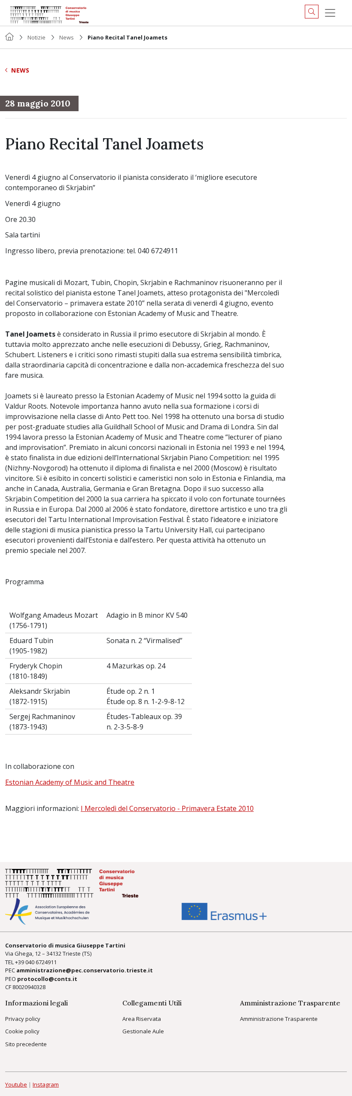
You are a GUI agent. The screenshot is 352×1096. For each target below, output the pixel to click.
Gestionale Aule (143, 1031)
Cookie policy (22, 1031)
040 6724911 (41, 962)
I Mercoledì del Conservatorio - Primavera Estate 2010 (167, 808)
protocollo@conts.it (47, 979)
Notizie (36, 37)
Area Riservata (141, 1019)
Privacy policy (22, 1019)
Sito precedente (26, 1044)
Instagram (46, 1084)
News (66, 37)
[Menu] (330, 13)
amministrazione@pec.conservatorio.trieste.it (84, 970)
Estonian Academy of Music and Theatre (69, 782)
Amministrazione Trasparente (279, 1019)
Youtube (16, 1084)
